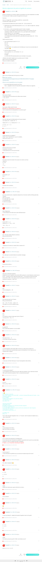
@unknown (18, 144)
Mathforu (9, 1)
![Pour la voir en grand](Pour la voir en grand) (12, 82)
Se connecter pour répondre (32, 67)
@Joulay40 (18, 72)
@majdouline (18, 285)
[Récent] (12, 1)
